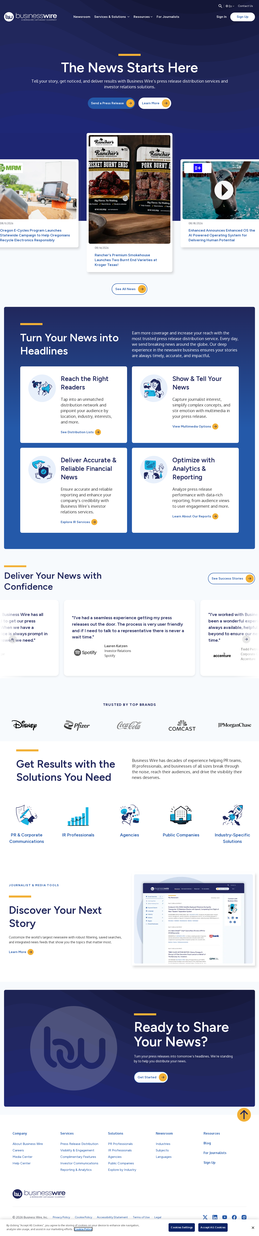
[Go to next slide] (246, 639)
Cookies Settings (182, 1227)
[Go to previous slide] (13, 639)
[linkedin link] (214, 1217)
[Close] (253, 1228)
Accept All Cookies (213, 1227)
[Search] (220, 6)
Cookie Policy (83, 1229)
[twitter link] (205, 1217)
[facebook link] (234, 1217)
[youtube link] (224, 1217)
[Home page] (30, 16)
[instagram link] (244, 1217)
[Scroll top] (244, 1115)
